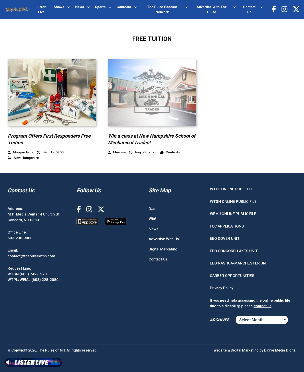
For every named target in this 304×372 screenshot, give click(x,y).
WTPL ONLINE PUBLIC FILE (233, 189)
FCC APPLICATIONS (227, 226)
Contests (124, 7)
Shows (59, 7)
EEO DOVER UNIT (225, 238)
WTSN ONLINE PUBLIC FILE (233, 201)
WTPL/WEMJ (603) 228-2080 (33, 279)
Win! (152, 218)
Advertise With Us (164, 239)
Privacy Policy (221, 288)
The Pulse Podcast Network (162, 9)
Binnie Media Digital (280, 350)
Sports (100, 7)
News (79, 7)
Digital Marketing (163, 249)
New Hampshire (26, 158)
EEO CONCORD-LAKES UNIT (234, 251)
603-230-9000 (20, 238)
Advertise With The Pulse (212, 9)
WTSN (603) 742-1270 (27, 274)
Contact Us (249, 9)
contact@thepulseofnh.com (31, 256)
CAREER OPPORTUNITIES (232, 275)
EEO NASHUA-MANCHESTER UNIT (239, 263)
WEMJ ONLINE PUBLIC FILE (233, 213)
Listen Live (41, 9)
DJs (152, 208)
